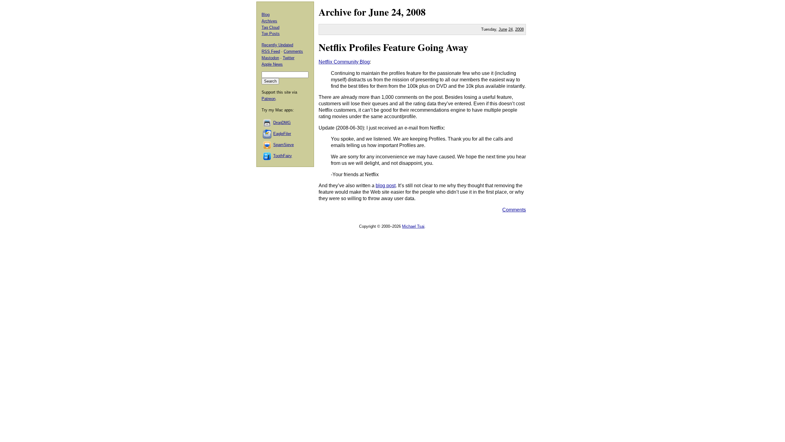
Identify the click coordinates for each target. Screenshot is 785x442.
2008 (416, 12)
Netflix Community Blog (344, 61)
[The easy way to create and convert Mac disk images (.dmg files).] (267, 122)
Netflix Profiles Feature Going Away (393, 47)
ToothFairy (282, 155)
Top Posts (271, 33)
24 (510, 29)
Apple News (272, 64)
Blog (266, 14)
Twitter (288, 58)
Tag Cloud (270, 27)
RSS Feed (271, 51)
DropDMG (282, 122)
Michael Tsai (413, 226)
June (379, 12)
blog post (386, 185)
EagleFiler (282, 133)
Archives (269, 21)
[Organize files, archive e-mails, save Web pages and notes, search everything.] (267, 133)
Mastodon (270, 58)
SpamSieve (283, 144)
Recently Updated (277, 45)
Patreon (268, 98)
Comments (514, 209)
